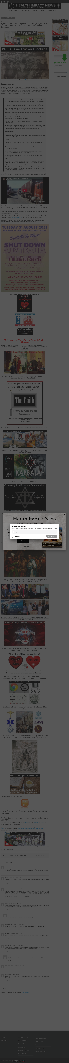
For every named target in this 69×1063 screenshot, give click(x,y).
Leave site (17, 536)
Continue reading (51, 536)
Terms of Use (33, 528)
